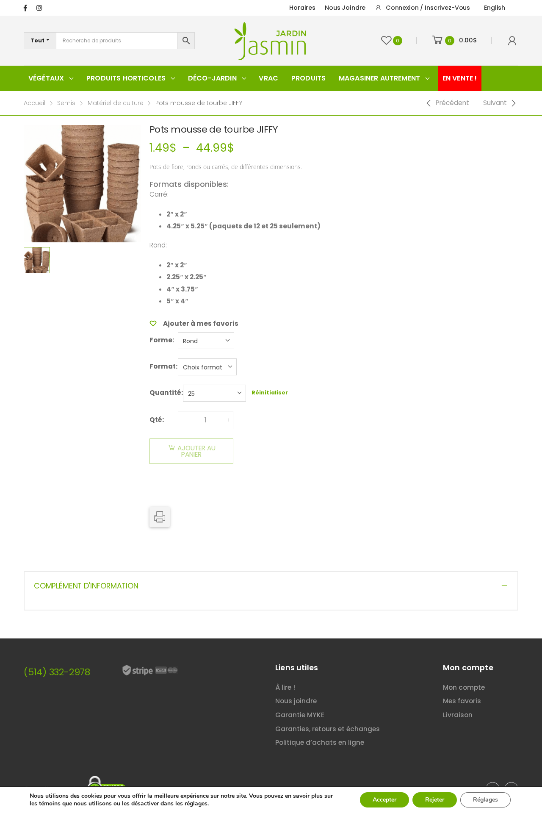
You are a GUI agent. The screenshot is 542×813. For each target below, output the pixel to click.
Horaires (302, 7)
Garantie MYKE (299, 714)
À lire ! (285, 687)
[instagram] (39, 8)
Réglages (485, 800)
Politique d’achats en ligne (319, 742)
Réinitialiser (270, 392)
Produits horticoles (126, 78)
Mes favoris (462, 700)
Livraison (458, 714)
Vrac (268, 78)
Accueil (34, 103)
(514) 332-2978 (57, 672)
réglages (196, 803)
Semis (66, 103)
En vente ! (459, 78)
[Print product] (159, 517)
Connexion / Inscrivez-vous (428, 7)
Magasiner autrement (379, 78)
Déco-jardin (212, 78)
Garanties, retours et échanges (327, 728)
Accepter (384, 800)
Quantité (165, 392)
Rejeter (434, 800)
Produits (308, 78)
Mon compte (464, 687)
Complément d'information (86, 586)
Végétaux (46, 78)
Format (162, 366)
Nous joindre (345, 7)
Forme (160, 340)
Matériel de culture (116, 103)
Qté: (156, 419)
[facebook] (25, 8)
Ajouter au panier (196, 451)
